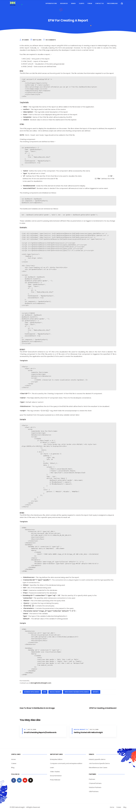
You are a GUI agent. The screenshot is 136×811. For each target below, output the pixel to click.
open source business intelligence (77, 692)
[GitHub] (30, 780)
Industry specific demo (97, 759)
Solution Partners (95, 787)
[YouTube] (25, 780)
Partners (92, 779)
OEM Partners (93, 791)
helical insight (55, 692)
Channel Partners (95, 783)
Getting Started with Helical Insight (88, 732)
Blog (12, 767)
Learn (52, 767)
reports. (96, 692)
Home (13, 759)
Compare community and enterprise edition (66, 763)
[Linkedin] (19, 780)
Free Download (112, 3)
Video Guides (55, 772)
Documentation (56, 776)
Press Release (55, 780)
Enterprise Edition (56, 759)
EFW (44, 692)
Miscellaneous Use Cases (98, 767)
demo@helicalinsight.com (40, 683)
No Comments (51, 40)
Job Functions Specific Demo (99, 763)
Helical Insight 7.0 (81, 729)
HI (24, 729)
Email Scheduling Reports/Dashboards (40, 732)
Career (13, 763)
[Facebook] (13, 780)
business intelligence (31, 692)
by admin (25, 40)
